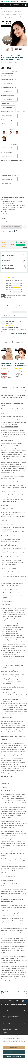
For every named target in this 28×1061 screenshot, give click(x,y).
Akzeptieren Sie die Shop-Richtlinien (12, 198)
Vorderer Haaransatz (11, 127)
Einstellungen (14, 1047)
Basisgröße (8, 79)
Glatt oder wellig (10, 120)
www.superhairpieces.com (9, 426)
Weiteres (6, 152)
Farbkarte (6, 260)
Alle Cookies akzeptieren (14, 1056)
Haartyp (7, 96)
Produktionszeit (10, 175)
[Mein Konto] (23, 5)
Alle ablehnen (14, 1052)
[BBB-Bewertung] (24, 1001)
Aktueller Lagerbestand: (9, 213)
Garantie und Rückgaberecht (8, 267)
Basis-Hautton (9, 144)
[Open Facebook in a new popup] (7, 231)
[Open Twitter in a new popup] (14, 230)
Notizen (6, 183)
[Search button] (5, 5)
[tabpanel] (7, 363)
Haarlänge (8, 104)
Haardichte (8, 87)
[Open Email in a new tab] (10, 231)
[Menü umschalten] (2, 5)
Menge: (3, 218)
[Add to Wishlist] (25, 227)
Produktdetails (8, 255)
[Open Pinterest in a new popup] (16, 231)
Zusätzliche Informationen (12, 160)
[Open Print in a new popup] (12, 231)
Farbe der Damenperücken (13, 112)
